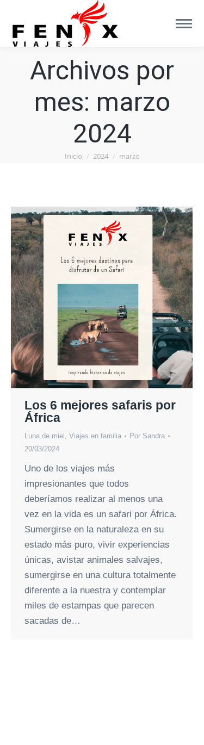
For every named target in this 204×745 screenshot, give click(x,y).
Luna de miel (44, 436)
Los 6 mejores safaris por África (100, 411)
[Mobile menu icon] (184, 24)
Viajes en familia (95, 436)
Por (147, 436)
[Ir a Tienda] (188, 729)
